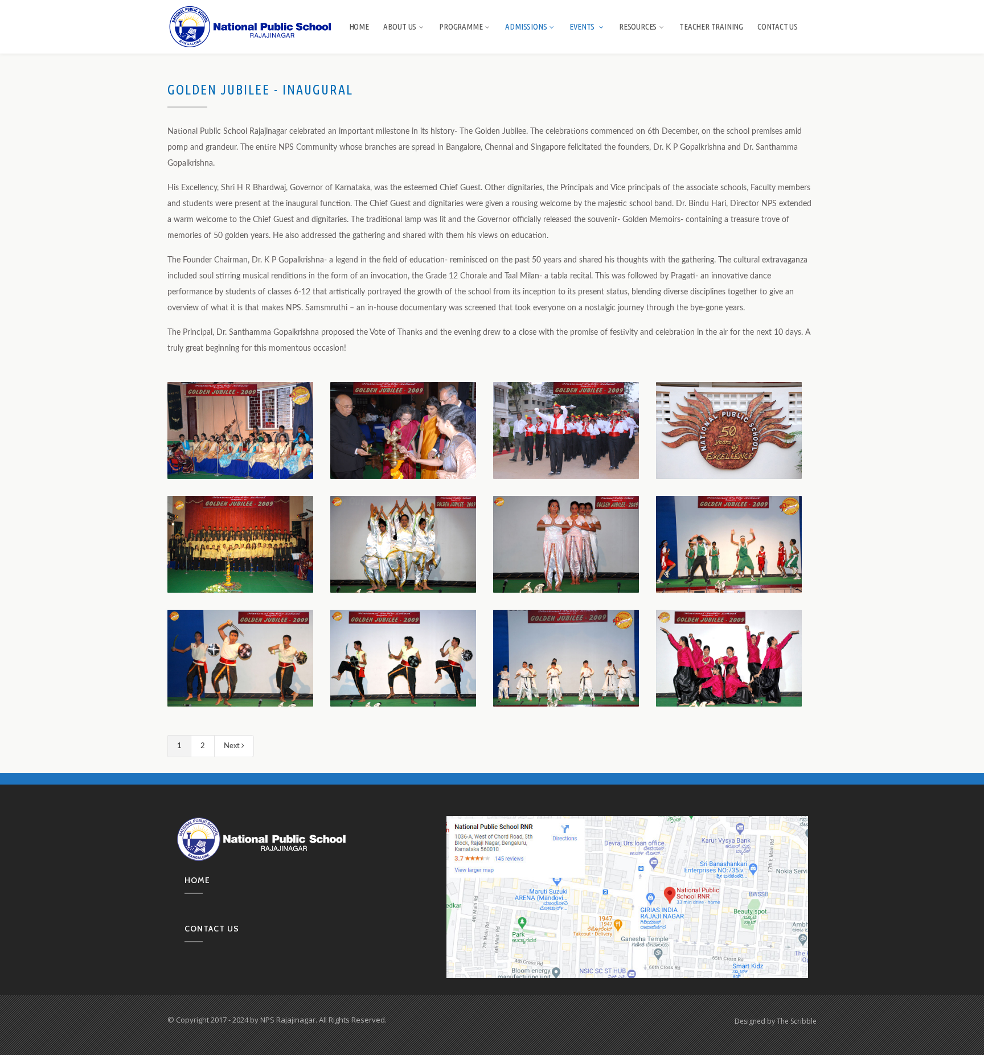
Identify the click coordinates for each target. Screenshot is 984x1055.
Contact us (211, 928)
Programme (460, 26)
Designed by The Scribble (776, 1021)
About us (399, 26)
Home (359, 26)
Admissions (526, 26)
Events (582, 26)
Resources (638, 26)
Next (232, 746)
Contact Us (777, 26)
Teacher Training (711, 26)
